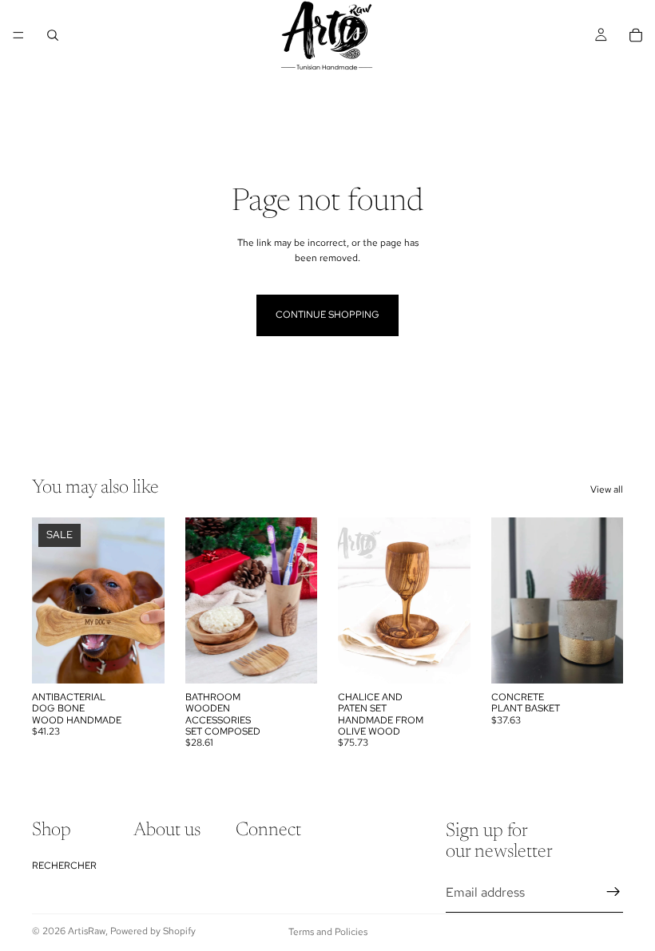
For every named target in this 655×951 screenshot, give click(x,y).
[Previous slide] (49, 600)
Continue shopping (327, 314)
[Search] (52, 35)
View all (606, 489)
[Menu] (18, 35)
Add (306, 658)
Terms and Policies (327, 931)
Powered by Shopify (153, 931)
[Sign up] (613, 892)
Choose (153, 658)
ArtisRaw (86, 931)
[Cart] (635, 35)
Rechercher (64, 865)
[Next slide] (147, 600)
